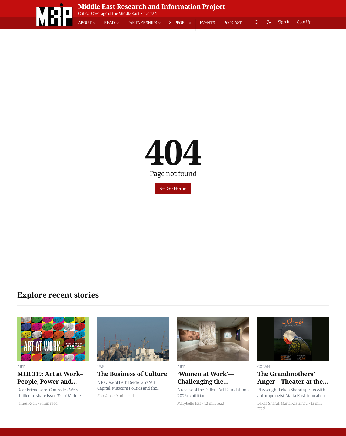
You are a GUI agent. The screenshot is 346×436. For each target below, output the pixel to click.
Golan (263, 366)
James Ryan (27, 403)
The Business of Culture (132, 374)
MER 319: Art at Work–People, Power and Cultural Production (50, 381)
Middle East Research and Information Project (151, 6)
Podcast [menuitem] (233, 22)
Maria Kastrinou (294, 403)
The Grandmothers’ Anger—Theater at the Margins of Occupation (290, 381)
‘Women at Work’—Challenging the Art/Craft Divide (205, 381)
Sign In (284, 21)
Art (21, 366)
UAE (100, 366)
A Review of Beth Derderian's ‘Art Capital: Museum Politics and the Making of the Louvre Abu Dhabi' (127, 385)
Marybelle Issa (189, 403)
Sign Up (304, 21)
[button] (89, 23)
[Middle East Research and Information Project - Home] (54, 14)
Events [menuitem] (207, 22)
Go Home (176, 188)
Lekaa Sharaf (268, 403)
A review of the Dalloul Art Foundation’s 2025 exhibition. (213, 392)
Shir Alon (105, 396)
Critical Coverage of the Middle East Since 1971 (117, 13)
